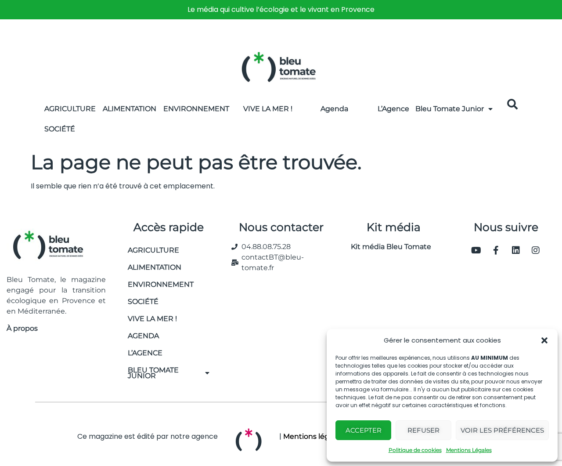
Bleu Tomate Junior (449, 109)
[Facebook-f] (496, 250)
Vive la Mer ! (267, 109)
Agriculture (70, 109)
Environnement (196, 109)
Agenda (334, 109)
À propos (22, 328)
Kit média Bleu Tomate (387, 246)
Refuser (423, 430)
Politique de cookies (415, 450)
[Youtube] (476, 250)
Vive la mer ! (152, 318)
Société (59, 129)
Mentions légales (313, 436)
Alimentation (129, 109)
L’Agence (393, 109)
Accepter (364, 430)
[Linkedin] (516, 250)
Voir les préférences (502, 430)
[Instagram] (535, 250)
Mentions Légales (469, 450)
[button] (544, 340)
